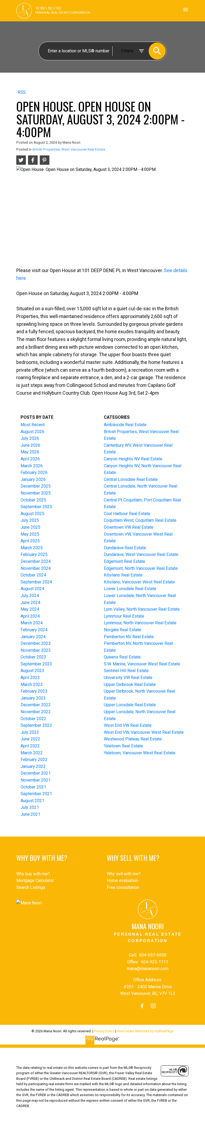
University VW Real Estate (128, 677)
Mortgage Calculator (35, 880)
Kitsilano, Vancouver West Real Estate (139, 581)
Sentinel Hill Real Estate (126, 670)
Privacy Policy (104, 1031)
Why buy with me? (33, 873)
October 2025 (33, 500)
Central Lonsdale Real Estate (131, 479)
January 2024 (33, 636)
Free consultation (123, 887)
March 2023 (32, 684)
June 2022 (30, 738)
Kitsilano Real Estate (123, 575)
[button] (142, 1005)
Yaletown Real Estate (123, 745)
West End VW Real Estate (128, 725)
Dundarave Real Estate (125, 547)
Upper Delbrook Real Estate (130, 684)
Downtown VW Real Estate (128, 527)
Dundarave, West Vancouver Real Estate (141, 554)
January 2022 (33, 766)
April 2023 (30, 677)
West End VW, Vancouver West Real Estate (144, 732)
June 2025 (30, 527)
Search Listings (30, 887)
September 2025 (36, 506)
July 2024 (30, 595)
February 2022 (34, 759)
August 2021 (32, 800)
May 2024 (30, 609)
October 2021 (33, 787)
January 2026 (33, 479)
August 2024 (32, 588)
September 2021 (36, 793)
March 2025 (32, 547)
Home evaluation (122, 880)
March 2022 (32, 752)
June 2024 (30, 602)
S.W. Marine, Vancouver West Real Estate (142, 663)
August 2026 (32, 431)
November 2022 (36, 711)
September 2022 (36, 725)
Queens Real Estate (122, 657)
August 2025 (32, 513)
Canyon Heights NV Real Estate (133, 458)
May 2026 (30, 451)
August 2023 (32, 670)
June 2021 (30, 814)
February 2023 (34, 691)
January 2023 (33, 698)
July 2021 (30, 807)
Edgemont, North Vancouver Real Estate (141, 568)
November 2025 (36, 493)
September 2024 (36, 581)
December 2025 (36, 486)
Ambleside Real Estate (125, 424)
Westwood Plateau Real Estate (133, 738)
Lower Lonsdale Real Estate (130, 588)
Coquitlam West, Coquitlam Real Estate (140, 520)
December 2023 (36, 643)
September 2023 (36, 663)
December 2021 (36, 773)
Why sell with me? (124, 873)
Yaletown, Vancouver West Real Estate (139, 752)
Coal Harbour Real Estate (127, 513)
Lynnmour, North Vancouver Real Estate (140, 622)
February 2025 (34, 554)
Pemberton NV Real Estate (129, 636)
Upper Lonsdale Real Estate (130, 704)
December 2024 (36, 561)
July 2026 (30, 438)
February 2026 (34, 472)
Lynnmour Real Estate (124, 616)
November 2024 (36, 568)
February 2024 (34, 629)
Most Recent (33, 424)
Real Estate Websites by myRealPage (145, 1031)
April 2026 (30, 458)
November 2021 (36, 780)
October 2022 (33, 718)
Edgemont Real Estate (124, 561)
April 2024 (30, 616)
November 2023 (36, 650)
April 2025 (30, 540)
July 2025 (30, 520)
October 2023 (33, 657)
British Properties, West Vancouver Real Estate (69, 149)
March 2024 (32, 622)
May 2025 (30, 534)
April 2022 (30, 745)
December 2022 (36, 704)
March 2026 (32, 465)
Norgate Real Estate (122, 629)
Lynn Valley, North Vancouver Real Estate (142, 609)
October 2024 (33, 575)
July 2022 (30, 732)
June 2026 (30, 445)
